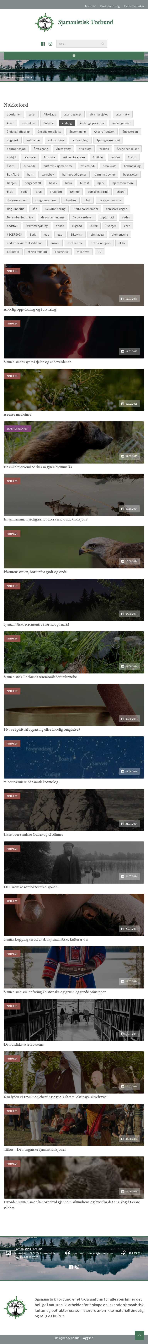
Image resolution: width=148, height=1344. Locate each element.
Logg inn (87, 1338)
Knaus (75, 1338)
